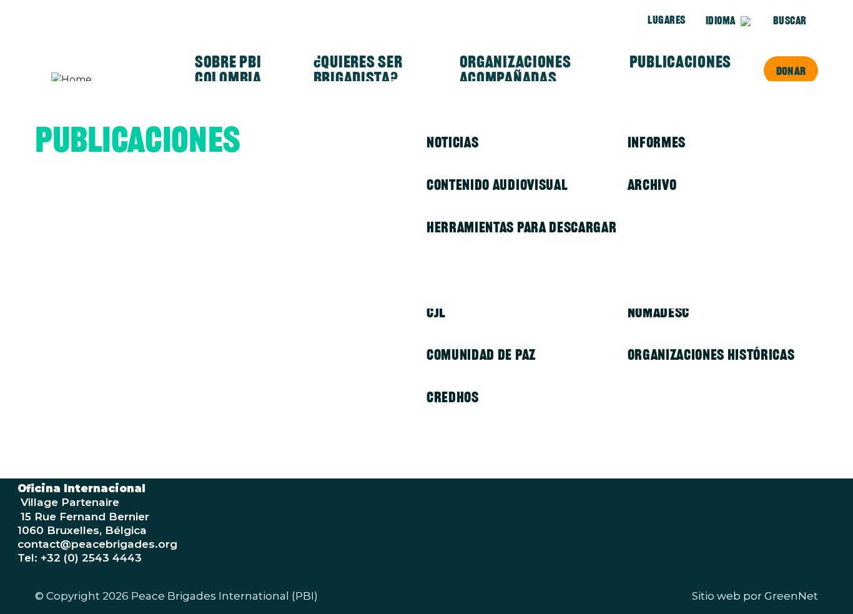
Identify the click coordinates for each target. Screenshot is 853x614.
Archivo (652, 184)
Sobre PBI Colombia (228, 70)
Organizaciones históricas (711, 354)
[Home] (100, 80)
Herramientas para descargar (521, 227)
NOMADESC (658, 312)
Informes (657, 142)
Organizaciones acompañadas (515, 70)
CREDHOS (452, 397)
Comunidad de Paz (481, 354)
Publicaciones (680, 62)
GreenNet (791, 595)
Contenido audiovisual (497, 184)
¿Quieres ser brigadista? (358, 70)
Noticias (452, 142)
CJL (436, 312)
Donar (791, 70)
